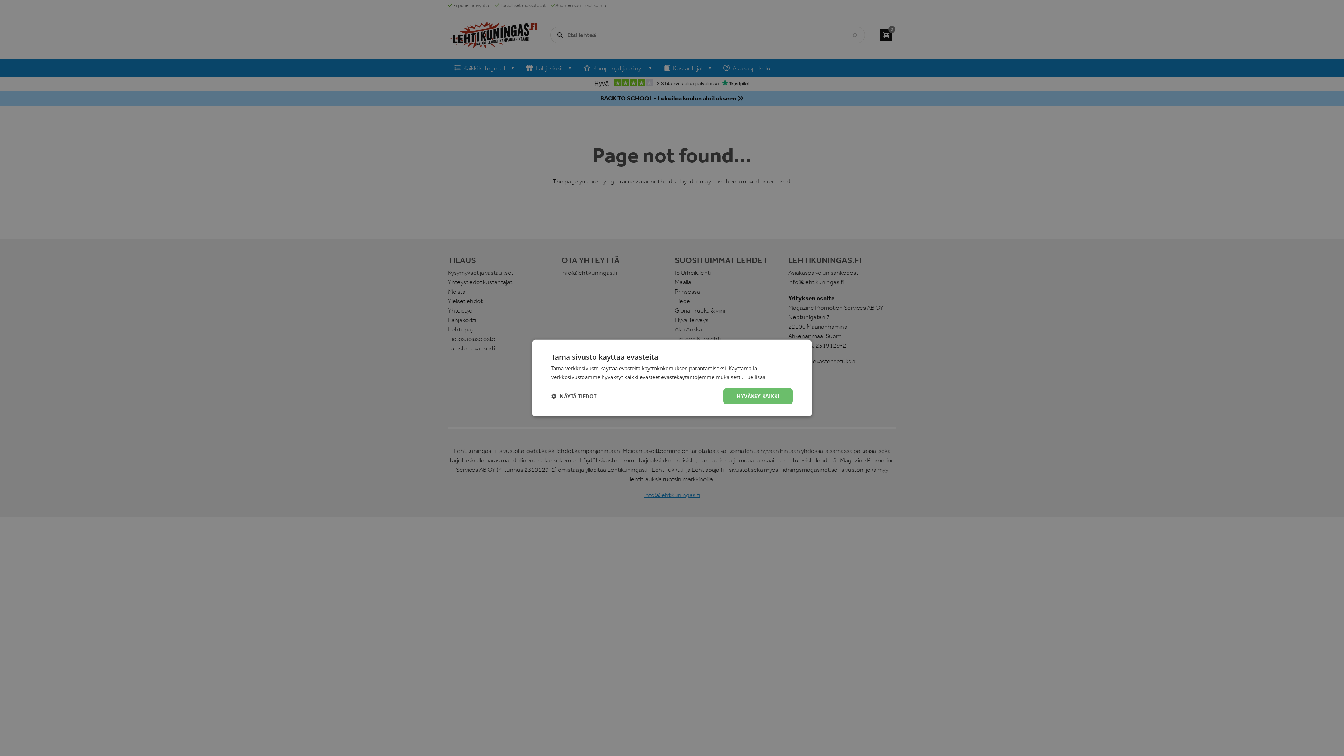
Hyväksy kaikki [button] (758, 396)
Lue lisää (754, 376)
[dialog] (672, 378)
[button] (574, 396)
